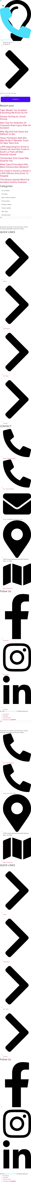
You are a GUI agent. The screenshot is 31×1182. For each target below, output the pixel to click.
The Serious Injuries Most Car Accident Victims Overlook (15, 180)
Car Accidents (6, 190)
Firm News (5, 194)
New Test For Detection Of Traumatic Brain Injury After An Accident (15, 125)
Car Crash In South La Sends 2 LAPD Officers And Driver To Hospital (15, 173)
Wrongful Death (6, 215)
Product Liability (6, 208)
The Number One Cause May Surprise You (14, 159)
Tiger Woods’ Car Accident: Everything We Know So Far (14, 111)
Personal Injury (6, 201)
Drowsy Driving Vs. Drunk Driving (13, 117)
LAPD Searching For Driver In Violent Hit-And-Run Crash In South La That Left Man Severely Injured (14, 150)
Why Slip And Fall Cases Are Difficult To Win (14, 132)
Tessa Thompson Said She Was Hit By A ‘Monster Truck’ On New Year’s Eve (14, 140)
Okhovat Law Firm (10, 711)
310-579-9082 (15, 43)
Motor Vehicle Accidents (8, 197)
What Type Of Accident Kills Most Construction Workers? (14, 165)
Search (15, 99)
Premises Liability (6, 204)
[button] (3, 5)
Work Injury (5, 211)
